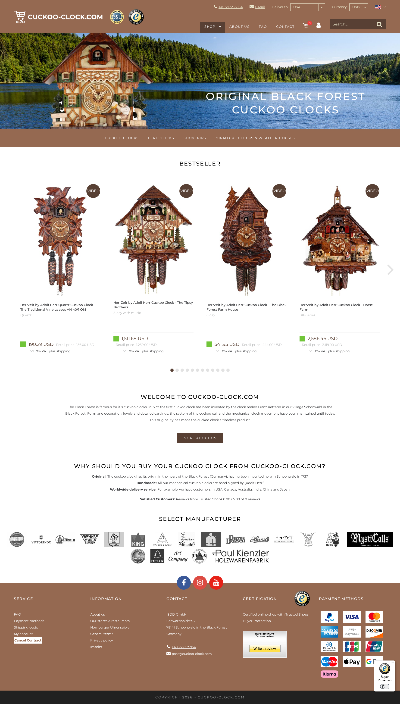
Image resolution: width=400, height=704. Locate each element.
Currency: (339, 7)
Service (23, 599)
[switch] (384, 686)
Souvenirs (195, 138)
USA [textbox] (296, 7)
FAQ (263, 27)
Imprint (96, 647)
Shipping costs (26, 627)
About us (239, 27)
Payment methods (29, 621)
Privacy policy (101, 640)
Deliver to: (280, 7)
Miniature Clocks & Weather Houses (255, 138)
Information (106, 599)
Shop (210, 27)
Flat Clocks (161, 138)
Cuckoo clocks (122, 138)
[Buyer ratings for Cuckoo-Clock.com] (265, 646)
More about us (200, 438)
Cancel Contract (27, 640)
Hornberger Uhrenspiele (109, 627)
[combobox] (307, 7)
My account (23, 634)
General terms (101, 634)
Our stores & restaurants (110, 621)
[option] (60, 269)
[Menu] (392, 663)
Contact (285, 27)
